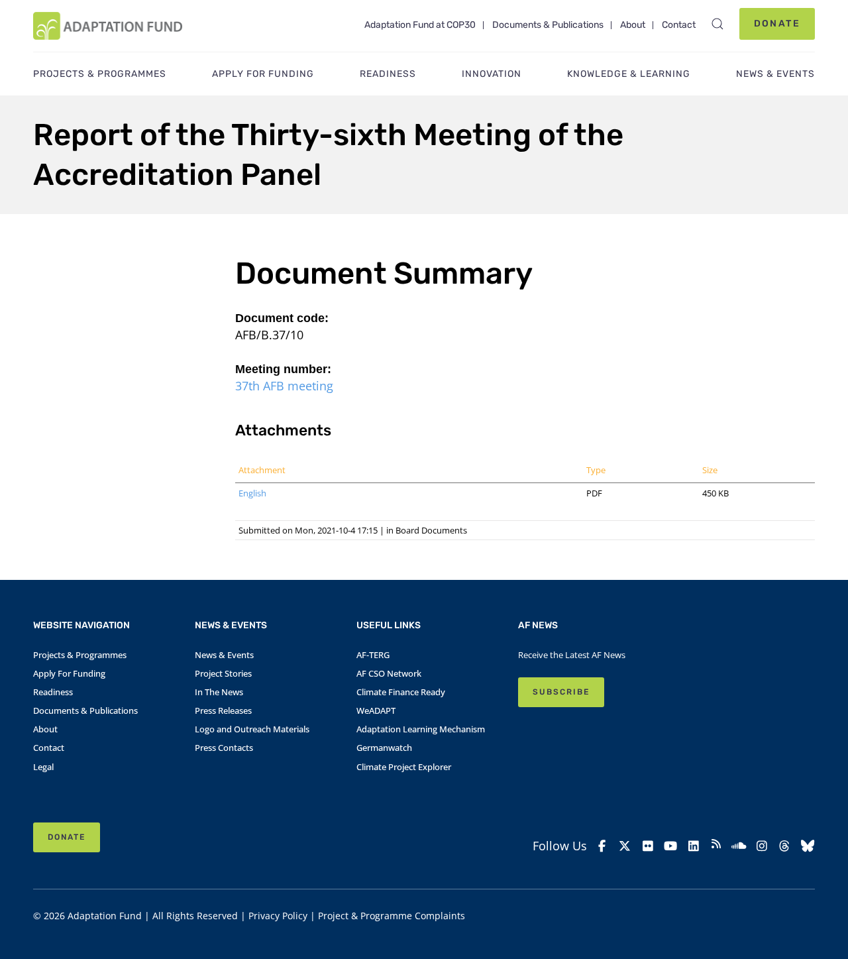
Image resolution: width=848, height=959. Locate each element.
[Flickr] (648, 846)
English (252, 493)
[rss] (716, 845)
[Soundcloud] (738, 846)
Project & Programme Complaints (391, 915)
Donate (777, 23)
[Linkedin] (693, 846)
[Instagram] (762, 846)
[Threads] (784, 846)
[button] (717, 23)
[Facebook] (602, 846)
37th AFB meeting (284, 386)
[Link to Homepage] (107, 26)
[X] (624, 846)
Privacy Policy (277, 915)
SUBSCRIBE (561, 692)
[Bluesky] (807, 846)
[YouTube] (670, 846)
